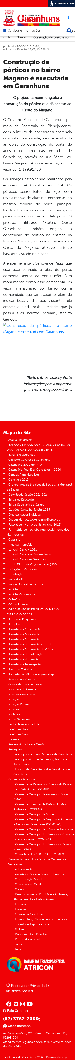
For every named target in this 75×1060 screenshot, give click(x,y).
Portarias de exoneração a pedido (30, 644)
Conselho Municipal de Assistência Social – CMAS (42, 797)
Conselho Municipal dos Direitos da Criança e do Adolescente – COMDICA (44, 837)
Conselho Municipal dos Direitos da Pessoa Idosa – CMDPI (42, 847)
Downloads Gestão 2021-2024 (28, 494)
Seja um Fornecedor (21, 694)
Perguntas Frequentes (22, 619)
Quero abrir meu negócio (25, 684)
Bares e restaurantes (21, 454)
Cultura (19, 889)
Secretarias (15, 864)
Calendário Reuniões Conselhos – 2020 (34, 469)
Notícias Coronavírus (21, 594)
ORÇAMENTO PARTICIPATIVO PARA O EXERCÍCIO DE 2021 (33, 612)
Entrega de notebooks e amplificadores (34, 519)
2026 (40, 1057)
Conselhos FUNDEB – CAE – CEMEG (39, 854)
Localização (16, 574)
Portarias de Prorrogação (24, 664)
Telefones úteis (18, 734)
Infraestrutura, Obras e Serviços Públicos (41, 919)
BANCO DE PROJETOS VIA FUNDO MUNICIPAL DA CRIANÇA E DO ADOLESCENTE (38, 447)
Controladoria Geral (28, 884)
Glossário (14, 539)
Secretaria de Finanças (22, 689)
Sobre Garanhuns (19, 719)
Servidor (13, 709)
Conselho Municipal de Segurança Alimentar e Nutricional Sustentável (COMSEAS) (43, 822)
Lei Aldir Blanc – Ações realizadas (30, 554)
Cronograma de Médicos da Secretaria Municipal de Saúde (39, 487)
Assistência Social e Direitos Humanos (39, 874)
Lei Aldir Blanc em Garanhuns (27, 559)
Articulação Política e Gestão (26, 744)
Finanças (20, 909)
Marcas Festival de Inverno (25, 584)
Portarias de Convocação (24, 629)
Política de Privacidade (29, 986)
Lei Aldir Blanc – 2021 (22, 549)
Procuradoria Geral (27, 939)
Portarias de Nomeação (23, 659)
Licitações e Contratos (22, 569)
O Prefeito (15, 599)
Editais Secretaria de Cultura (26, 504)
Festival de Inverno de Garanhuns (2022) (34, 524)
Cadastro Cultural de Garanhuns (29, 459)
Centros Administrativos (23, 474)
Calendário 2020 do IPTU (25, 464)
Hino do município (20, 544)
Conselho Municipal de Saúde (34, 814)
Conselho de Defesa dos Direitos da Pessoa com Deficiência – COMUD (43, 787)
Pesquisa (14, 624)
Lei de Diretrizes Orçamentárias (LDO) (33, 564)
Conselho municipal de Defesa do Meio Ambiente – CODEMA (40, 807)
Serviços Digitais (18, 704)
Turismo (13, 739)
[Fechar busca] (69, 30)
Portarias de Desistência (23, 634)
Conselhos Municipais (22, 779)
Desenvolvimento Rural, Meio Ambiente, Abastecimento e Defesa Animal (40, 897)
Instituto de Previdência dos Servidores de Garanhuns (41, 772)
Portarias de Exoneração (24, 639)
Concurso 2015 (18, 479)
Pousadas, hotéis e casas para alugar (31, 674)
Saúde (19, 944)
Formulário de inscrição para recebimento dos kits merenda (38, 532)
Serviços (13, 699)
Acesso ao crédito (20, 439)
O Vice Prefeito (18, 604)
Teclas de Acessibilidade (23, 724)
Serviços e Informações (24, 30)
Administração (24, 869)
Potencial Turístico (20, 669)
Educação (21, 904)
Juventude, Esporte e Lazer (33, 924)
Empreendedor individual (24, 514)
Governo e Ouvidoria (29, 914)
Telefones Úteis (18, 729)
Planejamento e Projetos (31, 934)
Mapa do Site (16, 579)
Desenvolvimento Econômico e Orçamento (37, 859)
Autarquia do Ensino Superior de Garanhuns (43, 754)
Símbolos (14, 714)
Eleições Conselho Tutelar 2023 (29, 509)
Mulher (19, 929)
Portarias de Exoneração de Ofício (30, 649)
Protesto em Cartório (22, 679)
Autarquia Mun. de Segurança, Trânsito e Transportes (41, 762)
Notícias (13, 589)
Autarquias (15, 749)
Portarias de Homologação (26, 654)
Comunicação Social (28, 879)
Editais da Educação (21, 499)
